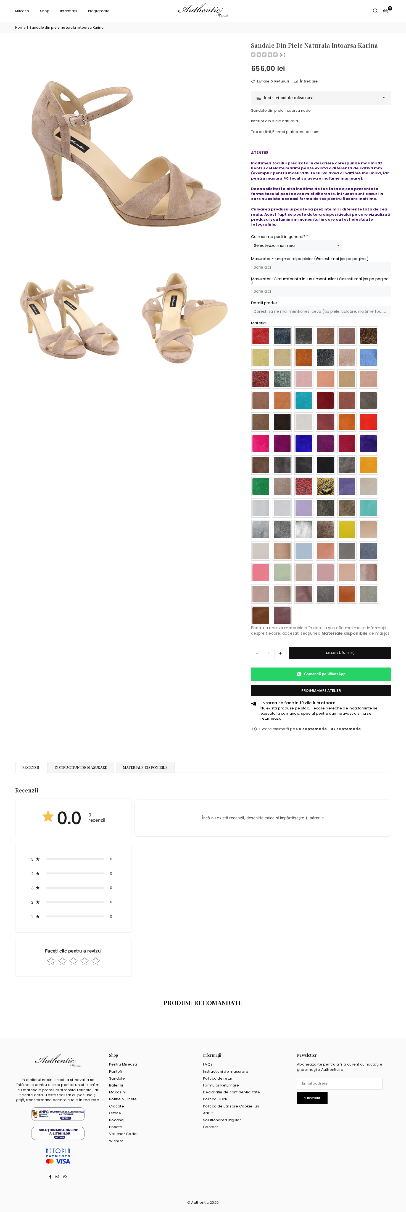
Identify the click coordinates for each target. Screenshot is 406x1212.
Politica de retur (217, 1078)
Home (20, 27)
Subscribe (312, 1098)
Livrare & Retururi (272, 81)
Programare (98, 11)
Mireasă (22, 11)
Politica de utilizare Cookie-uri (231, 1106)
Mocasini (117, 1092)
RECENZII (30, 767)
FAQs (207, 1064)
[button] (386, 11)
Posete (115, 1127)
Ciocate (116, 1106)
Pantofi (115, 1071)
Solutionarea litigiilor (222, 1120)
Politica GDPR (215, 1099)
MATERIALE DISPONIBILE (145, 767)
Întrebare (308, 81)
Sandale (117, 1078)
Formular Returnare (221, 1085)
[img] (264, 55)
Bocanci (116, 1120)
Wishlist (116, 1141)
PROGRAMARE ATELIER (321, 690)
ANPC (208, 1113)
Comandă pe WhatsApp (325, 674)
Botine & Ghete (123, 1099)
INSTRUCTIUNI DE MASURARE (81, 767)
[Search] (376, 11)
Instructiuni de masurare (225, 1071)
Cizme (115, 1113)
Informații (68, 11)
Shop (44, 11)
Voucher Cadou (124, 1133)
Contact (210, 1127)
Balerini (116, 1085)
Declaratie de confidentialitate (231, 1092)
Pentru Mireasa (123, 1064)
